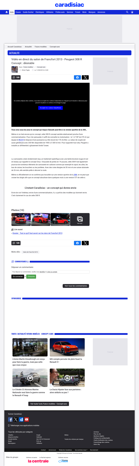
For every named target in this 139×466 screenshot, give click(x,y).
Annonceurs (52, 450)
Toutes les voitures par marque (74, 439)
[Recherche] (127, 12)
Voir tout (79, 223)
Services (70, 12)
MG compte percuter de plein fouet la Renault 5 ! (66, 360)
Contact (43, 450)
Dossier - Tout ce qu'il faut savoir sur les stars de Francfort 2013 (37, 233)
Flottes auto (60, 12)
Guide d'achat (28, 12)
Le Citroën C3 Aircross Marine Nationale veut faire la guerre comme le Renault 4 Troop (28, 392)
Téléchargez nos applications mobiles (24, 425)
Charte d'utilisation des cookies (103, 440)
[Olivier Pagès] (14, 72)
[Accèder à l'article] (30, 347)
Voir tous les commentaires (76, 286)
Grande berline (12, 439)
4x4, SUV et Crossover (43, 439)
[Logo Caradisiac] (69, 9)
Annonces (101, 12)
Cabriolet (39, 437)
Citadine (10, 435)
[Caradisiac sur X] (16, 419)
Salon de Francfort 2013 (30, 252)
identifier (42, 272)
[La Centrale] (38, 463)
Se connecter (18, 276)
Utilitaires (49, 12)
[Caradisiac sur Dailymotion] (21, 419)
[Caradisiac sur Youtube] (26, 419)
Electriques (40, 12)
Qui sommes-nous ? (81, 450)
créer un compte (52, 272)
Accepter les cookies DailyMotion (50, 108)
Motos (66, 435)
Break (10, 441)
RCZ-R (21, 140)
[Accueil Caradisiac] (6, 12)
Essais (18, 12)
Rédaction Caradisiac (65, 450)
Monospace (11, 443)
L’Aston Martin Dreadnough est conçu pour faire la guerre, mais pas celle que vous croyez (28, 362)
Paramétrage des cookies (101, 442)
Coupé (38, 435)
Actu (12, 12)
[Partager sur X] (86, 77)
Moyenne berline (13, 437)
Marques (92, 12)
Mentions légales (99, 436)
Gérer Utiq (97, 444)
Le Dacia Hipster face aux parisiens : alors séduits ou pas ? (65, 391)
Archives (96, 432)
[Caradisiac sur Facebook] (10, 419)
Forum (77, 12)
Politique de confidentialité (102, 438)
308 (75, 175)
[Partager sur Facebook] (78, 77)
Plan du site (97, 434)
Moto (84, 12)
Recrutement (94, 450)
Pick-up (38, 441)
